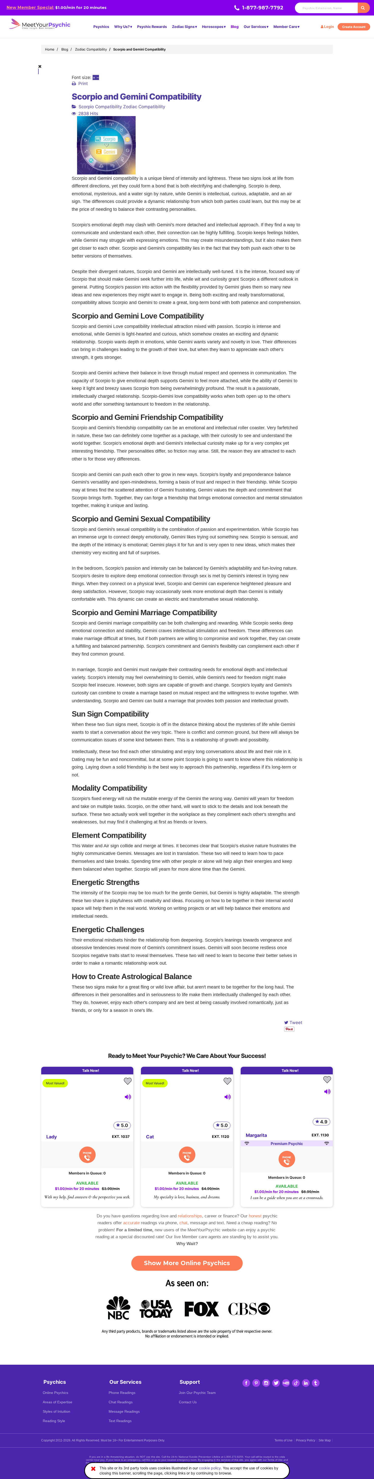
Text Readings (120, 1421)
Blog (235, 26)
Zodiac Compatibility (144, 106)
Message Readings (124, 1411)
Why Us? (122, 26)
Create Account (354, 27)
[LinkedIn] (306, 1383)
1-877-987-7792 (262, 8)
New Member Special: (30, 7)
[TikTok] (296, 1383)
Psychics (101, 26)
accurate (131, 1222)
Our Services (255, 26)
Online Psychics (55, 1393)
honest (255, 1216)
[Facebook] (246, 1383)
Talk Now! (90, 1070)
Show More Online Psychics (187, 1263)
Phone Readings (122, 1393)
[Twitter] (276, 1383)
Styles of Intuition (56, 1411)
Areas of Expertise (57, 1402)
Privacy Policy (305, 1440)
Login (328, 26)
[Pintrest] (256, 1383)
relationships (190, 1216)
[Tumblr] (316, 1383)
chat (183, 1222)
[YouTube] (286, 1383)
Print (83, 83)
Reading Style (54, 1421)
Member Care (285, 26)
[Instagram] (266, 1383)
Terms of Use (284, 1440)
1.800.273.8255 (233, 1456)
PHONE (87, 1152)
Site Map (325, 1440)
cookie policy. (210, 1468)
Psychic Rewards (152, 26)
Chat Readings (121, 1402)
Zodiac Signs (183, 26)
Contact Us (188, 1402)
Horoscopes (212, 26)
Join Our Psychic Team (197, 1393)
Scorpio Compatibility (100, 106)
